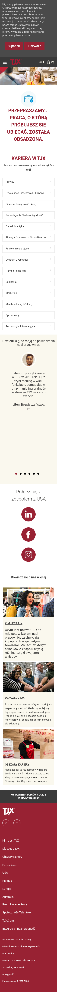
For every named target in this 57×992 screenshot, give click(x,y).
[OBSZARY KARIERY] (28, 757)
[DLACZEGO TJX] (28, 694)
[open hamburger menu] (5, 62)
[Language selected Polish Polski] (42, 62)
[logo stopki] (9, 811)
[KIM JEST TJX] (28, 624)
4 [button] (29, 474)
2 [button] (21, 474)
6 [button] (38, 474)
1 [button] (16, 474)
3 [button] (25, 474)
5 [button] (34, 474)
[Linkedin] (5, 822)
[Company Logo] (16, 61)
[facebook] (16, 822)
